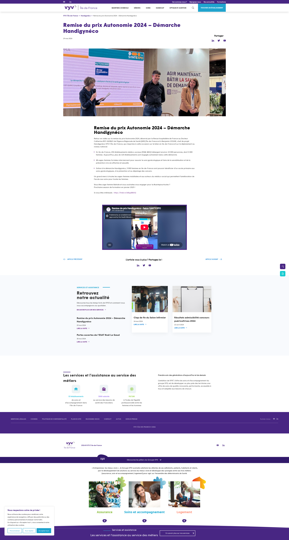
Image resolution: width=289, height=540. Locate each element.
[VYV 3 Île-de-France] (81, 8)
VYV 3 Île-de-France (141, 427)
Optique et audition (177, 8)
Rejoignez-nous (195, 2)
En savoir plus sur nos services (177, 533)
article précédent (74, 259)
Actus (118, 419)
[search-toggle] (193, 8)
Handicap (160, 8)
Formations (221, 2)
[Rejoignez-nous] (282, 266)
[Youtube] (64, 2)
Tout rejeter (29, 531)
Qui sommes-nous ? (179, 2)
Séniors (137, 8)
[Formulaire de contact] (282, 273)
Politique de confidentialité (54, 419)
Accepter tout (44, 531)
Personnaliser (15, 531)
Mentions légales (18, 419)
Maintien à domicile (120, 8)
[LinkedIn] (70, 2)
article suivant (211, 259)
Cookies (34, 419)
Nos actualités (209, 2)
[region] (29, 520)
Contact (107, 419)
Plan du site (76, 419)
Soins (148, 8)
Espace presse (131, 419)
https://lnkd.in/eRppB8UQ (125, 192)
